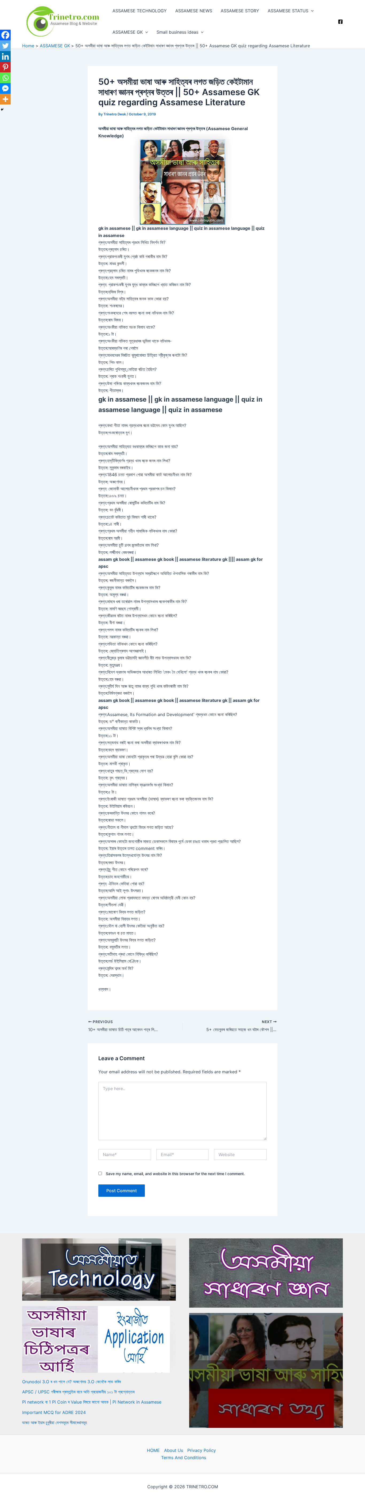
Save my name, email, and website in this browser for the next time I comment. (175, 1173)
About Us (173, 1450)
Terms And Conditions (183, 1457)
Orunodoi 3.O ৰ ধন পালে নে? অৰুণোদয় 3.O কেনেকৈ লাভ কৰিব (71, 1381)
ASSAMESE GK (127, 32)
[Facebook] (340, 21)
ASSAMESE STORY (240, 10)
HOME (153, 1450)
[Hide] (2, 109)
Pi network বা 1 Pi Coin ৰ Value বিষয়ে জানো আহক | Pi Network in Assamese (91, 1402)
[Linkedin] (5, 56)
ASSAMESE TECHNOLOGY (139, 10)
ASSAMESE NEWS (193, 10)
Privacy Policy (201, 1450)
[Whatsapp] (5, 77)
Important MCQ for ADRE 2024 (54, 1412)
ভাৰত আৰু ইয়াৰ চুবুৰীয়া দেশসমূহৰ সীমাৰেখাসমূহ (54, 1422)
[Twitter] (5, 45)
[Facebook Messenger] (5, 88)
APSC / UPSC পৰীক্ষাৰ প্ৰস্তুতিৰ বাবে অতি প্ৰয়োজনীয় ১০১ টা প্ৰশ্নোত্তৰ (78, 1391)
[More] (5, 99)
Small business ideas (177, 32)
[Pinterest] (5, 67)
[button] (311, 10)
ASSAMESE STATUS (288, 10)
